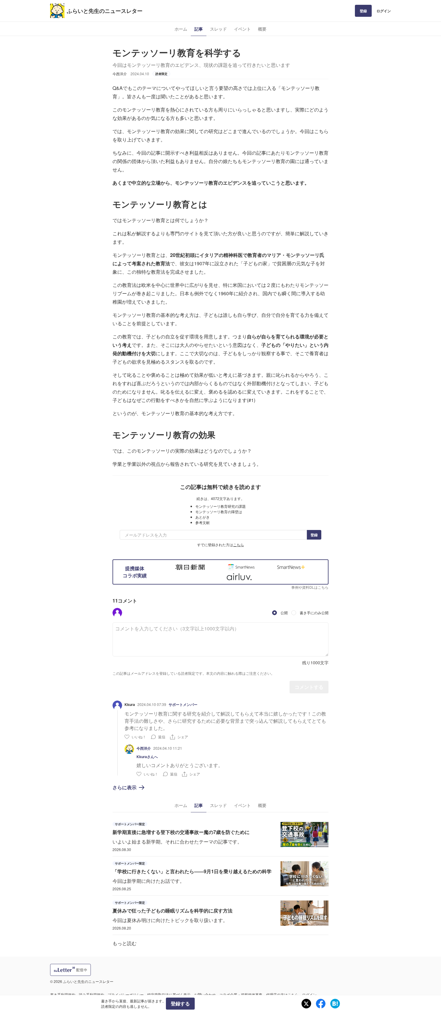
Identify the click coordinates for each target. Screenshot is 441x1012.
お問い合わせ (205, 994)
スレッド (218, 29)
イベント (242, 29)
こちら (238, 544)
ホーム (181, 29)
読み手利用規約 (91, 994)
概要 (262, 29)
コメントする (309, 686)
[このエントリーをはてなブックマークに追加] (335, 1003)
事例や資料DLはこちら (309, 587)
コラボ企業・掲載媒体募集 (240, 994)
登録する (180, 1003)
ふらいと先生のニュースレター (104, 11)
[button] (117, 613)
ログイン (383, 11)
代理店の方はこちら (282, 994)
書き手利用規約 (62, 994)
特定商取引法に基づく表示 (168, 994)
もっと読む (124, 943)
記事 (198, 29)
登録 (363, 10)
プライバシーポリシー (126, 994)
